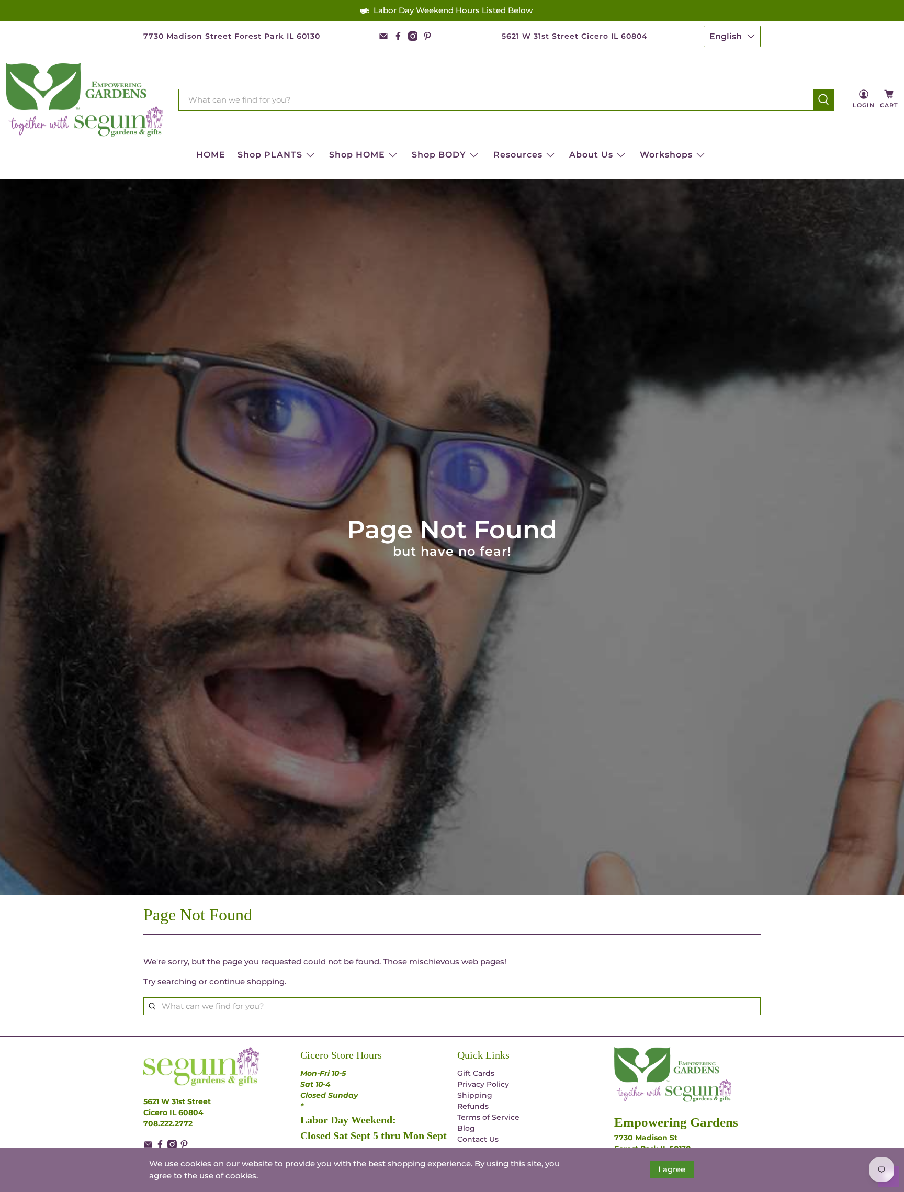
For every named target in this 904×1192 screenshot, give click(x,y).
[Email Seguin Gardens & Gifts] (383, 36)
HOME (210, 155)
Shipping (474, 1095)
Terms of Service (488, 1117)
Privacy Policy (483, 1084)
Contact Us (478, 1139)
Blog (466, 1128)
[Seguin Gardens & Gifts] (84, 100)
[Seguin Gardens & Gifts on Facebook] (398, 36)
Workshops (666, 155)
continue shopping (247, 981)
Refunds (473, 1106)
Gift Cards (475, 1073)
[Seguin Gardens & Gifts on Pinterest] (427, 36)
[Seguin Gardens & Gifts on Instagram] (412, 36)
